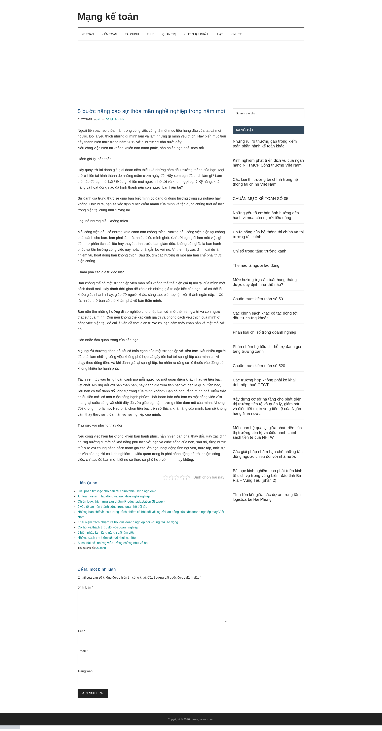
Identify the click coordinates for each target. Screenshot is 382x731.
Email (83, 651)
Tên (81, 631)
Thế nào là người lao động (256, 265)
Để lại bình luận (115, 119)
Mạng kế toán (108, 16)
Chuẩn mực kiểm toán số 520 (259, 366)
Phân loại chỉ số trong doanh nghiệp (264, 332)
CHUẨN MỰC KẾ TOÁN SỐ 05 (260, 198)
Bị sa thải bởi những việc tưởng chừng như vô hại (113, 543)
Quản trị (101, 547)
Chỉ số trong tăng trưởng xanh (259, 251)
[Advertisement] (191, 70)
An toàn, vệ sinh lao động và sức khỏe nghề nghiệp (114, 496)
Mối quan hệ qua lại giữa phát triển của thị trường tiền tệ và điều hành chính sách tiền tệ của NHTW (267, 433)
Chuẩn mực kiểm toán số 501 (259, 299)
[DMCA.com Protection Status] (10, 728)
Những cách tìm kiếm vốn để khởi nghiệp (107, 537)
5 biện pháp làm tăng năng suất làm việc (106, 532)
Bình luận (85, 587)
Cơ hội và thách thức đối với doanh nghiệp (108, 527)
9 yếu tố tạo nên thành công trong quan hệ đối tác (112, 506)
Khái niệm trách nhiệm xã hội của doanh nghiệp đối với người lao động (128, 522)
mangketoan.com (203, 719)
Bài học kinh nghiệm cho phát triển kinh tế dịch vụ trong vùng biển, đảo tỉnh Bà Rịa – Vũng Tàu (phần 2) (267, 475)
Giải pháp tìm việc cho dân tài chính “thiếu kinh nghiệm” (117, 491)
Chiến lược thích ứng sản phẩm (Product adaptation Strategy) (121, 501)
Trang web (85, 671)
